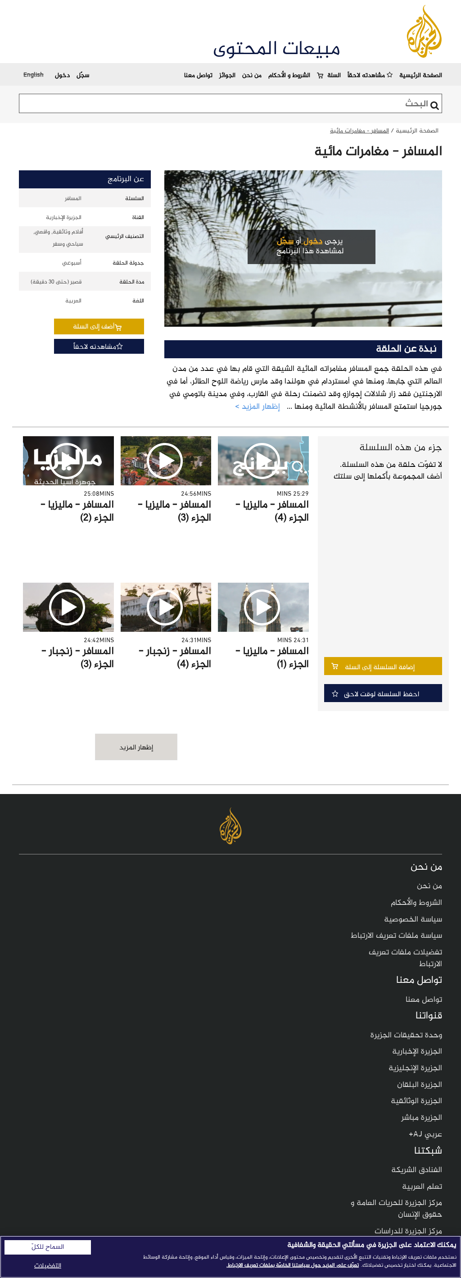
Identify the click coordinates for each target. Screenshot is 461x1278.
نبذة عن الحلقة (406, 349)
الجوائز (227, 75)
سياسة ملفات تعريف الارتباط (396, 936)
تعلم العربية (422, 1187)
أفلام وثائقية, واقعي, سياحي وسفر (58, 238)
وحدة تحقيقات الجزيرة (406, 1035)
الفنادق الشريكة (416, 1170)
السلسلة (134, 199)
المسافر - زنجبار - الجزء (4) (175, 658)
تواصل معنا (198, 75)
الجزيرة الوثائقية (416, 1101)
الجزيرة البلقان (419, 1085)
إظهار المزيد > (257, 407)
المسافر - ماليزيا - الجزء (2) (77, 512)
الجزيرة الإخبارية (63, 218)
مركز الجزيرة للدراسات (408, 1231)
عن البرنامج (126, 179)
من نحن (252, 75)
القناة (138, 218)
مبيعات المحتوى (276, 49)
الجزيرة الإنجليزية (415, 1068)
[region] (230, 1257)
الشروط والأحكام (416, 903)
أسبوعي (71, 263)
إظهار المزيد (136, 748)
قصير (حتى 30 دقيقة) (56, 282)
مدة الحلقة (131, 282)
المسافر (73, 199)
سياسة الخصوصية (413, 920)
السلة (334, 75)
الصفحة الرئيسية (420, 75)
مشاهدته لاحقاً (367, 75)
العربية (73, 301)
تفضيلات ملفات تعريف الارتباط (405, 958)
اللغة (138, 301)
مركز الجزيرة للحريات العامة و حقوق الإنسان (396, 1209)
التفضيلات (47, 1266)
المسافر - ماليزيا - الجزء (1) (272, 658)
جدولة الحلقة (128, 263)
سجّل (83, 75)
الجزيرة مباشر (421, 1118)
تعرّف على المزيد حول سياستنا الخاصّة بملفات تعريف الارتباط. (292, 1265)
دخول (62, 75)
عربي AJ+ (425, 1134)
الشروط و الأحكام (289, 75)
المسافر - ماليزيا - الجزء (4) (272, 512)
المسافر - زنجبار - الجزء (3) (77, 658)
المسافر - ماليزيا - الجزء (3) (174, 512)
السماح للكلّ (48, 1247)
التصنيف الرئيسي (124, 237)
